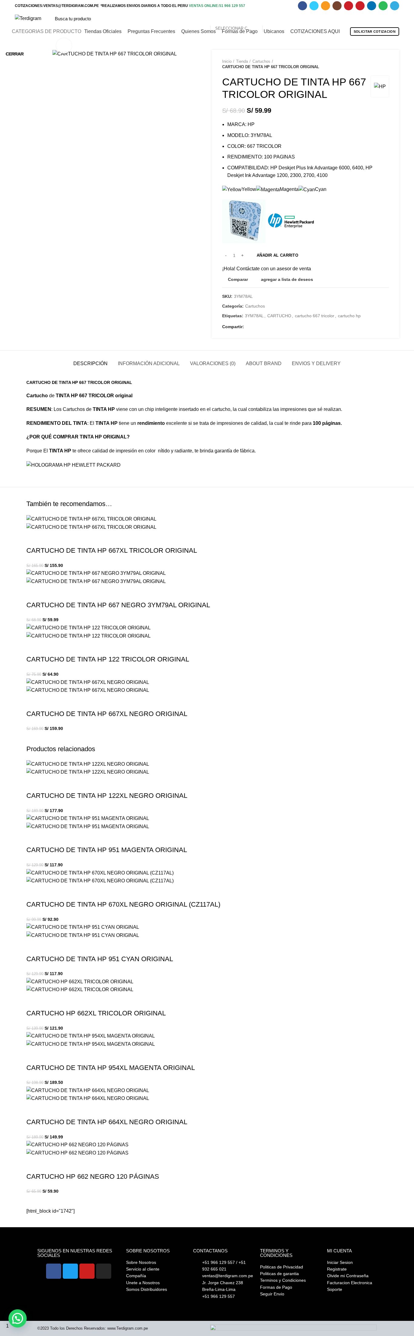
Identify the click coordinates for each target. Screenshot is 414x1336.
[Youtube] (87, 1271)
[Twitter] (70, 1271)
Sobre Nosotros (148, 1250)
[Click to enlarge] (64, 45)
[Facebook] (53, 1271)
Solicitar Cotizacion (375, 31)
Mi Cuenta (339, 1250)
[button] (17, 1318)
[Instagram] (103, 1271)
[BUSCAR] (270, 18)
